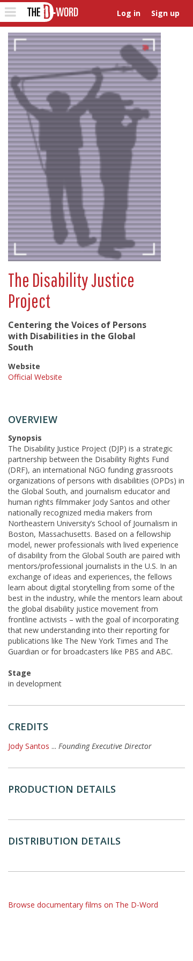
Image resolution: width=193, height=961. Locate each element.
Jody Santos (28, 746)
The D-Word (51, 12)
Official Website (35, 377)
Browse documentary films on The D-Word (83, 905)
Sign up (165, 13)
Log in (128, 13)
